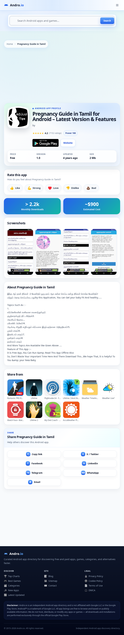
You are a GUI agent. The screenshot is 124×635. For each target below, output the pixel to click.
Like (15, 188)
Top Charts (12, 576)
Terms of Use (93, 585)
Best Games (12, 580)
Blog (48, 576)
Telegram (35, 472)
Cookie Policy (93, 580)
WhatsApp (90, 472)
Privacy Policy (93, 576)
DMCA (89, 590)
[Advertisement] (62, 75)
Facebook (35, 463)
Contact (50, 585)
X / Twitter (90, 454)
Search (107, 20)
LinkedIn (90, 463)
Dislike (72, 188)
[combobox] (62, 20)
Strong (34, 188)
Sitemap (50, 580)
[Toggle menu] (117, 5)
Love (53, 188)
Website (68, 142)
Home (10, 43)
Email (34, 482)
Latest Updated (14, 594)
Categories (12, 585)
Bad (91, 188)
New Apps (11, 590)
